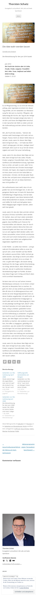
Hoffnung (17, 429)
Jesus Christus (25, 429)
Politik (17, 431)
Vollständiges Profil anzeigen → (12, 564)
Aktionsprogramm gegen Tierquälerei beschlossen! (28, 447)
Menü (18, 16)
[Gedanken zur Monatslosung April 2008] (9, 383)
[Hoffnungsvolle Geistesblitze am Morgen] (24, 383)
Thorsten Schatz (18, 4)
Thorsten (29, 424)
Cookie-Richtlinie (24, 588)
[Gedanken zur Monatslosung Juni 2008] (9, 407)
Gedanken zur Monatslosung (13, 426)
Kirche (25, 426)
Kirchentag (11, 431)
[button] (5, 362)
